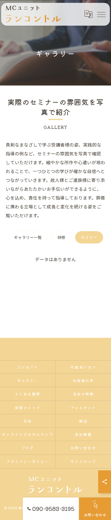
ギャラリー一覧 (28, 237)
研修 (61, 237)
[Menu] (101, 14)
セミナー (89, 237)
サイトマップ (83, 461)
